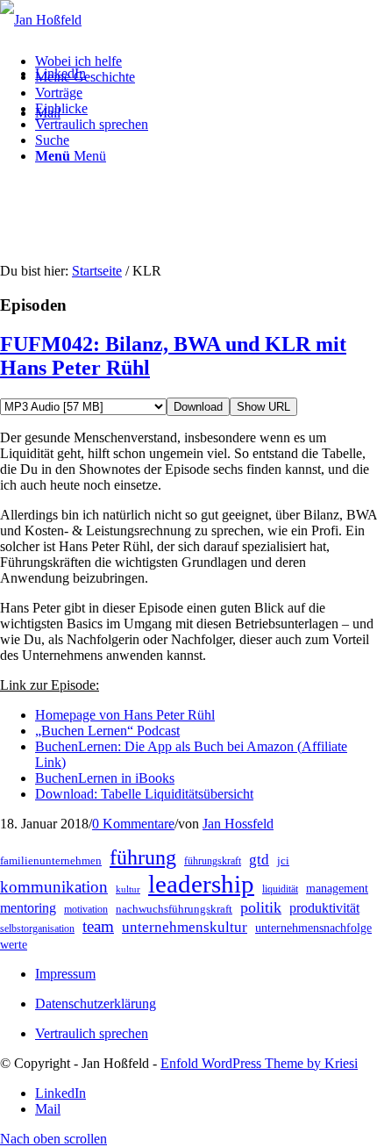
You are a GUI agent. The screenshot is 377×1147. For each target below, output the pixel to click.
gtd (259, 859)
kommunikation (54, 887)
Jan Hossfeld (238, 823)
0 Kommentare (133, 823)
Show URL (263, 406)
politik (260, 907)
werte (13, 944)
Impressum (65, 973)
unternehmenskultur (184, 927)
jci (283, 860)
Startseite (97, 270)
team (98, 926)
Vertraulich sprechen (91, 1033)
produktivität (324, 907)
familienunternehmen (51, 860)
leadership (201, 884)
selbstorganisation (37, 928)
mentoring (28, 908)
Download (198, 406)
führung (143, 857)
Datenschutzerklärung (95, 1003)
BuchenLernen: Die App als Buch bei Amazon (166, 746)
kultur (128, 889)
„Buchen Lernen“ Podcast (107, 730)
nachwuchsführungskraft (174, 908)
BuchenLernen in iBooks (104, 778)
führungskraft (212, 861)
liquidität (280, 889)
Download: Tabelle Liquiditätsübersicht (144, 793)
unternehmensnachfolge (313, 928)
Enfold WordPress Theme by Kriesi (259, 1063)
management (337, 888)
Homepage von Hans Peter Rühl (125, 714)
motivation (86, 909)
